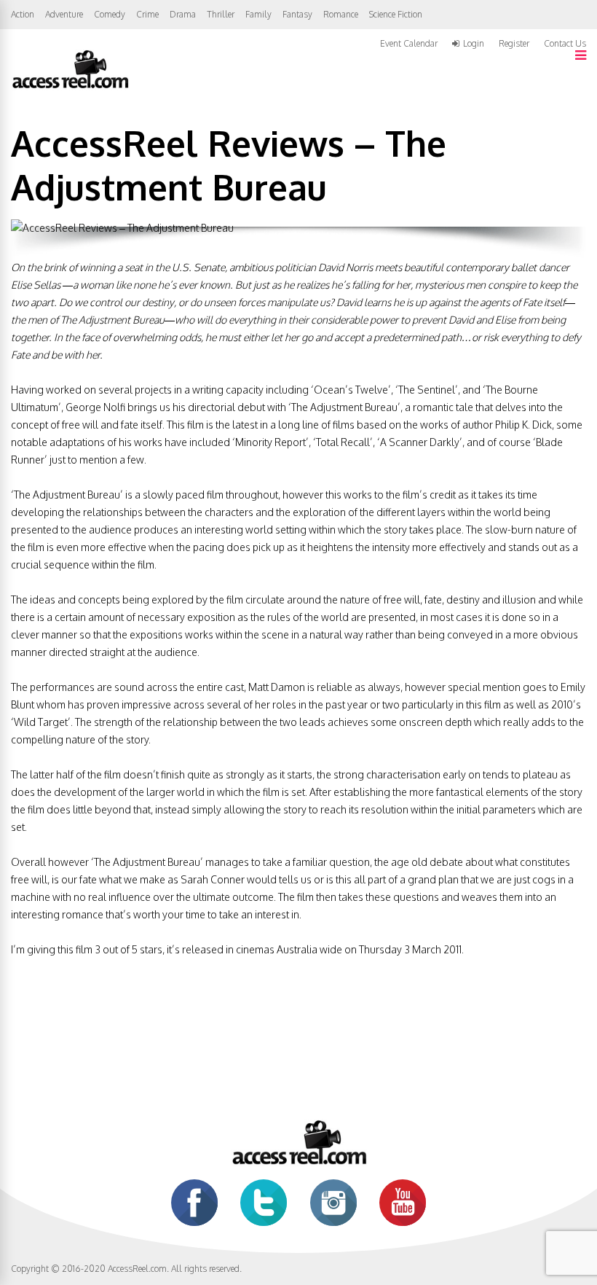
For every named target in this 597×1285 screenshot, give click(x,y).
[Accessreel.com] (70, 87)
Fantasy (297, 14)
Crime (147, 14)
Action (22, 14)
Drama (183, 14)
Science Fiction (395, 14)
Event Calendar (409, 43)
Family (258, 14)
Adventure (64, 14)
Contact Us (565, 43)
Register (514, 43)
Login (473, 43)
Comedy (109, 14)
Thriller (220, 14)
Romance (340, 14)
